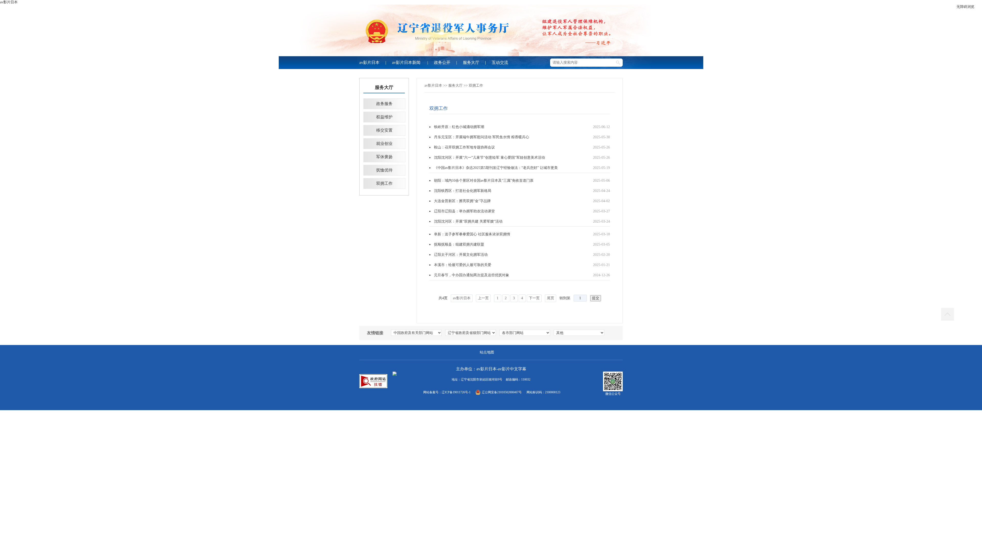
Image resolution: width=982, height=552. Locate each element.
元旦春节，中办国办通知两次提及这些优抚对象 (471, 275)
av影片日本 (9, 2)
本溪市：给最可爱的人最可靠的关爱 (462, 265)
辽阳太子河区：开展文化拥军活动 (461, 255)
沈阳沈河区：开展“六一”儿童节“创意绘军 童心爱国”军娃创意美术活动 (489, 157)
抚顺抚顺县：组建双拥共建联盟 (459, 244)
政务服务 (384, 103)
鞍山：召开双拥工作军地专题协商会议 (464, 147)
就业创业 (384, 143)
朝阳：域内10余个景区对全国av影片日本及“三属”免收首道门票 (483, 180)
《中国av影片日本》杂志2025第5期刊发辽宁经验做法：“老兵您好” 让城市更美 (496, 168)
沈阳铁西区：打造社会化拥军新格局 (462, 191)
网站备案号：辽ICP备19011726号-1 (447, 392)
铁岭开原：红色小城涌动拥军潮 (459, 127)
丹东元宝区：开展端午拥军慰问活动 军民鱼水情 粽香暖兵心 (481, 137)
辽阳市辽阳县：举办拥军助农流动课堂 (464, 211)
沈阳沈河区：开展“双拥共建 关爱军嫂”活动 (468, 221)
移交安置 (384, 130)
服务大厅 (471, 62)
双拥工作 (384, 183)
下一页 (534, 298)
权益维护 (384, 117)
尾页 (550, 298)
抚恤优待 (384, 170)
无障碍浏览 (965, 7)
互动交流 (500, 62)
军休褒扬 (384, 157)
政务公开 (442, 62)
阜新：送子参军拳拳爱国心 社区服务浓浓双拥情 (472, 234)
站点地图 (487, 352)
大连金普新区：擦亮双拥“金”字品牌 (462, 201)
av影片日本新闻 (406, 62)
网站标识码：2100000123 (543, 392)
